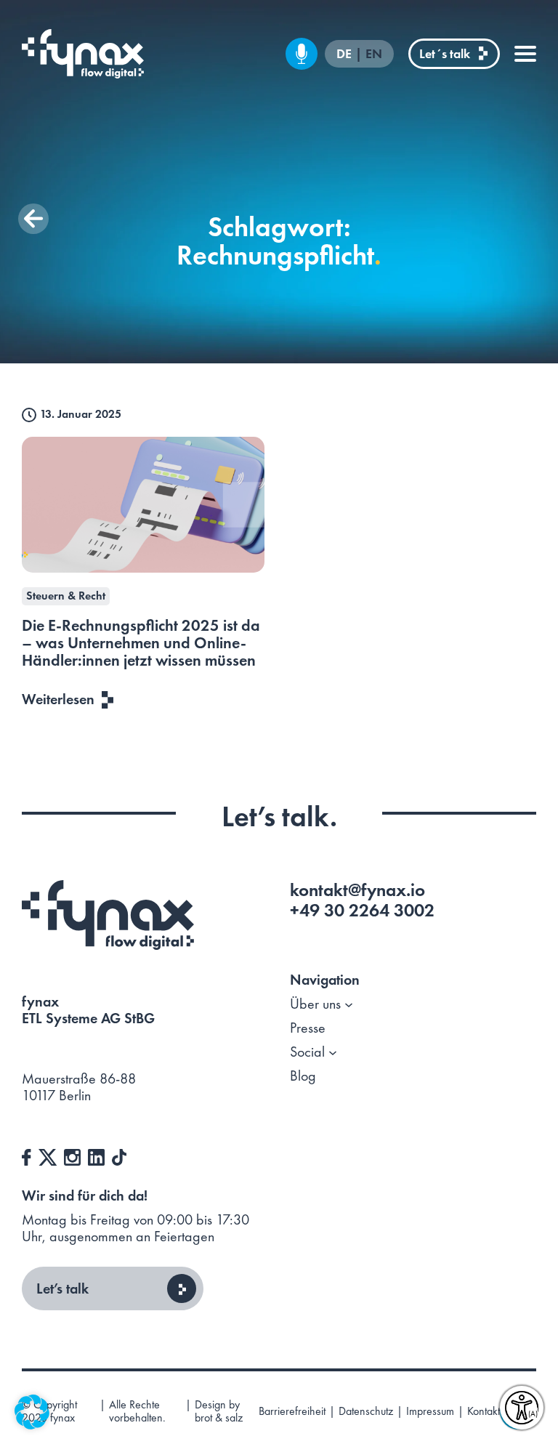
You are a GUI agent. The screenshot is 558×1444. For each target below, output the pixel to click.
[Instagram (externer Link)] (72, 1155)
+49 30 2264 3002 (362, 910)
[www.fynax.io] (83, 53)
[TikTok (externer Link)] (119, 1155)
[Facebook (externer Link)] (26, 1155)
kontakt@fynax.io (357, 890)
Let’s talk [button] (62, 1288)
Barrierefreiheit (292, 1411)
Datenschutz (366, 1411)
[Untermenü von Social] (332, 1052)
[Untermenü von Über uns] (348, 1004)
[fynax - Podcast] (302, 54)
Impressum (430, 1411)
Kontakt (483, 1411)
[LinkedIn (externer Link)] (96, 1155)
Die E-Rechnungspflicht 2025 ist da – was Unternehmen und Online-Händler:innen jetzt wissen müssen (141, 643)
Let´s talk (444, 53)
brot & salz (219, 1417)
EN (373, 54)
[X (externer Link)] (48, 1155)
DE (345, 54)
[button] (33, 218)
